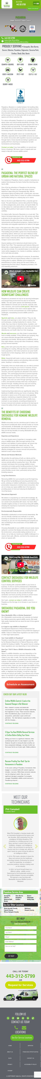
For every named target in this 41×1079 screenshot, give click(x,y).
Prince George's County (11, 912)
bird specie (25, 307)
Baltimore (28, 908)
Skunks (4, 333)
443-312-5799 (21, 4)
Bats (3, 347)
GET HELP (11, 956)
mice (12, 318)
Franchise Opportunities (30, 1052)
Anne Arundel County (10, 908)
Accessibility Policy (30, 1064)
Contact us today (7, 147)
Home (10, 1045)
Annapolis (26, 47)
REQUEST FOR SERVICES (33, 8)
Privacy (10, 1064)
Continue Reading (12, 723)
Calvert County (8, 910)
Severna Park (34, 50)
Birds (3, 358)
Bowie (28, 53)
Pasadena (17, 50)
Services (30, 1045)
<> (20, 90)
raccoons (13, 333)
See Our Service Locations (22, 1037)
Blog (10, 1058)
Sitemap (10, 1070)
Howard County (29, 910)
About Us (10, 1052)
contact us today (15, 600)
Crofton (14, 53)
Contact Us (30, 1058)
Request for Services (20, 985)
